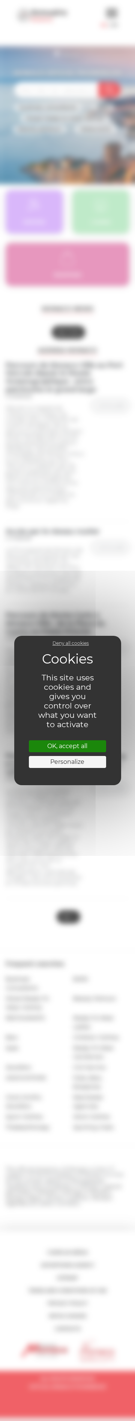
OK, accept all (67, 746)
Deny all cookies (70, 643)
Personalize (67, 761)
